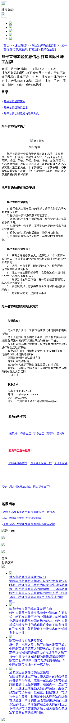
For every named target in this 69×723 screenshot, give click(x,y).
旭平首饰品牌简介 (14, 101)
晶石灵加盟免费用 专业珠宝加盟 (22, 518)
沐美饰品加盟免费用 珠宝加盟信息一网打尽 (29, 512)
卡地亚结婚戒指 (17, 463)
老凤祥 (13, 433)
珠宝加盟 (21, 45)
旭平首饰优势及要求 (16, 107)
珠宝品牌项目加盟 (44, 45)
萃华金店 (38, 433)
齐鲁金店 (25, 433)
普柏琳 (61, 433)
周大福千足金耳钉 (41, 463)
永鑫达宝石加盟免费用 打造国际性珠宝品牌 (29, 524)
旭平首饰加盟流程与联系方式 (21, 113)
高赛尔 (50, 433)
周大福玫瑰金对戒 (20, 486)
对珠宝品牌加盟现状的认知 (27, 577)
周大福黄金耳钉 (42, 486)
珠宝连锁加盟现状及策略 (26, 640)
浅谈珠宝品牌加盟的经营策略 (29, 672)
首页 (6, 45)
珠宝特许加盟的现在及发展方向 (30, 608)
